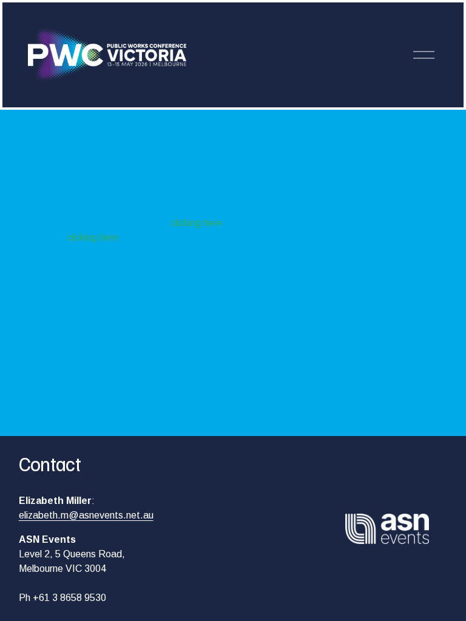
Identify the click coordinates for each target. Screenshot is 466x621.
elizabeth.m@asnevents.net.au (86, 515)
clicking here (196, 223)
